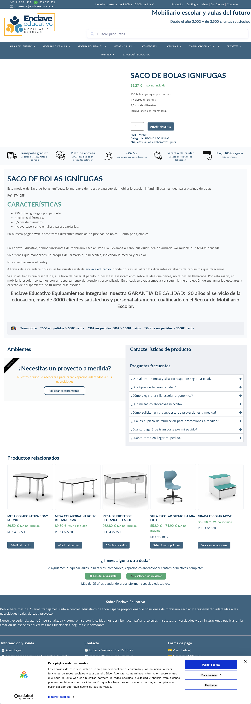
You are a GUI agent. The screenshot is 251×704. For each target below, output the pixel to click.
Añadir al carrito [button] (20, 545)
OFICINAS (172, 46)
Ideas (204, 4)
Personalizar (209, 674)
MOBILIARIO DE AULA (55, 46)
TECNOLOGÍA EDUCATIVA (135, 54)
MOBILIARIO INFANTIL (90, 46)
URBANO (106, 54)
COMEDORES (149, 46)
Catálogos (192, 4)
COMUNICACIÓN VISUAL (202, 46)
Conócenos (217, 4)
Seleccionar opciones (166, 545)
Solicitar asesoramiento (65, 390)
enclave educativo (98, 269)
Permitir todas (211, 664)
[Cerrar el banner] (245, 661)
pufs (173, 142)
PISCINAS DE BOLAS (157, 138)
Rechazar (211, 685)
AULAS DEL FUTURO (21, 46)
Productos (177, 4)
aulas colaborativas (156, 142)
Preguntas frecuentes (150, 365)
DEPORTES (232, 46)
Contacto (232, 4)
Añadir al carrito (160, 126)
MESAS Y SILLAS (123, 46)
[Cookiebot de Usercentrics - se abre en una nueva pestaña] (24, 697)
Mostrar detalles (59, 696)
